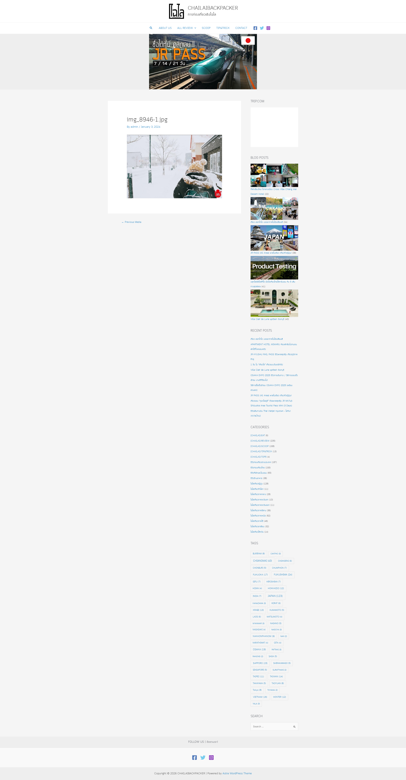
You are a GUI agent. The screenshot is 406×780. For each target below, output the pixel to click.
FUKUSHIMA (283, 574)
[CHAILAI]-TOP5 (258, 457)
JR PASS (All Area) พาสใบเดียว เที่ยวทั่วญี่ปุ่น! (271, 253)
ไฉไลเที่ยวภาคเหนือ (258, 515)
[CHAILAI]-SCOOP (260, 446)
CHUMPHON (279, 568)
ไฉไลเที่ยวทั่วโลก (257, 489)
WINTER (279, 697)
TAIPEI (258, 676)
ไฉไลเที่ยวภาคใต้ (257, 521)
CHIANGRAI (285, 561)
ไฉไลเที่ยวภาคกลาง (258, 494)
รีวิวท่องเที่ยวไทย (258, 467)
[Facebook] (255, 28)
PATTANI (276, 649)
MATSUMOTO (274, 617)
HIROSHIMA (273, 581)
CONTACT (241, 28)
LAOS (257, 616)
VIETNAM (260, 697)
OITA (277, 643)
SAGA (273, 656)
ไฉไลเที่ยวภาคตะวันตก (259, 499)
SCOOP (206, 28)
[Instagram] (268, 28)
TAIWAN (276, 676)
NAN (283, 636)
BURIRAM (259, 553)
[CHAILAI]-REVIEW (260, 440)
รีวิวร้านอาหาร (256, 478)
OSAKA (259, 649)
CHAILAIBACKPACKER (213, 8)
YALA (256, 703)
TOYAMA (272, 690)
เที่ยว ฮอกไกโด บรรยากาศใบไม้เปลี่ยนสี (267, 222)
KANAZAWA (259, 603)
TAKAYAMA (259, 683)
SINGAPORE (260, 670)
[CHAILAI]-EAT (258, 435)
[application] (194, 28)
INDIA (257, 596)
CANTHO (276, 553)
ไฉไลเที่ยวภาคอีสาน (258, 510)
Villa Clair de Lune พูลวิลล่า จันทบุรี (267, 319)
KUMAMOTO (277, 610)
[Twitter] (262, 28)
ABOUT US (165, 28)
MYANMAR (258, 623)
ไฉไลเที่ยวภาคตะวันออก (260, 505)
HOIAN (257, 588)
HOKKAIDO (276, 588)
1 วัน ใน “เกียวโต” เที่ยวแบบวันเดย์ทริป (267, 364)
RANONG (258, 656)
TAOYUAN (278, 683)
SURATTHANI (279, 670)
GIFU (257, 581)
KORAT (276, 603)
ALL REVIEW (185, 28)
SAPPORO (260, 663)
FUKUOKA (260, 574)
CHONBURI (259, 568)
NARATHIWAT (260, 643)
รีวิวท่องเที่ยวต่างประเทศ (261, 462)
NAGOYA (276, 629)
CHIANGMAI (262, 561)
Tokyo (257, 690)
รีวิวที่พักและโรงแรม (259, 473)
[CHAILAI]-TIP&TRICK (261, 451)
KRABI (258, 610)
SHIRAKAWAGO (282, 663)
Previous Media (131, 222)
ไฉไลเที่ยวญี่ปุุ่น (257, 483)
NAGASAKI (259, 629)
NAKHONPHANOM (264, 636)
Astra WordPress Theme (237, 773)
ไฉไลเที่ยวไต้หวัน (257, 532)
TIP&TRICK (223, 28)
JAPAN (275, 596)
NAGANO (276, 623)
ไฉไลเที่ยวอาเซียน (257, 526)
